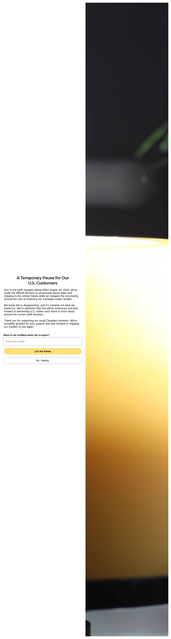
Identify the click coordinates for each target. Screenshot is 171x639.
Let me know (43, 351)
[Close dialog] (167, 3)
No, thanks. (43, 360)
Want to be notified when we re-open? (26, 335)
